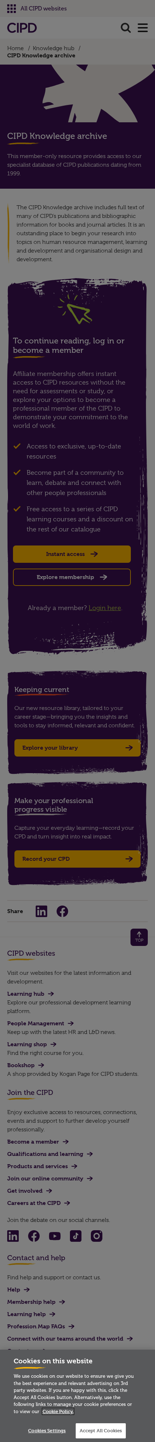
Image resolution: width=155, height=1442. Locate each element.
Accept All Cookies (101, 1430)
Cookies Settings (47, 1430)
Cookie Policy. (58, 1411)
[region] (77, 1396)
